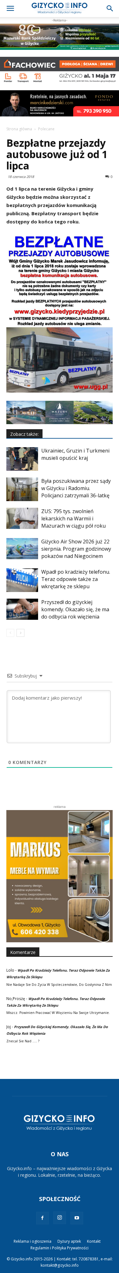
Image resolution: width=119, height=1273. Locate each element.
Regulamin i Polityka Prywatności (59, 1248)
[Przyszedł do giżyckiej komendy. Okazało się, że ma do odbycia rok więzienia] (22, 609)
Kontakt (94, 1241)
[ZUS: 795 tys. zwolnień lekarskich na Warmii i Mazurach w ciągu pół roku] (22, 518)
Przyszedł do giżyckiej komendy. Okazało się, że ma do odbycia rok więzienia (75, 609)
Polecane (46, 129)
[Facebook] (42, 1218)
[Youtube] (76, 1218)
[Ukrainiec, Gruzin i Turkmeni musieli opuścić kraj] (22, 459)
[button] (10, 8)
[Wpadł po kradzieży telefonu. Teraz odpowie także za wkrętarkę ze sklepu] (22, 580)
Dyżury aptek (69, 1241)
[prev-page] (10, 633)
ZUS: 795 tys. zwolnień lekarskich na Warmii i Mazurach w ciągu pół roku (73, 518)
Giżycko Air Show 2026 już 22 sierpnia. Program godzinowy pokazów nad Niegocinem (76, 549)
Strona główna (19, 129)
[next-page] (20, 633)
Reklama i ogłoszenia (32, 1241)
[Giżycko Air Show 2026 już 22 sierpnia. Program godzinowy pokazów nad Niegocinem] (22, 548)
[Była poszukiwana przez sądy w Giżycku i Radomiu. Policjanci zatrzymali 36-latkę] (22, 489)
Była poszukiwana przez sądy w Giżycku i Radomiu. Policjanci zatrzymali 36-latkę (76, 488)
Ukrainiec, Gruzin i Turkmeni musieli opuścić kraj (75, 454)
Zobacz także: (24, 434)
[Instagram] (59, 1217)
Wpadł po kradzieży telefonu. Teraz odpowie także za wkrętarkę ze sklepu (75, 579)
